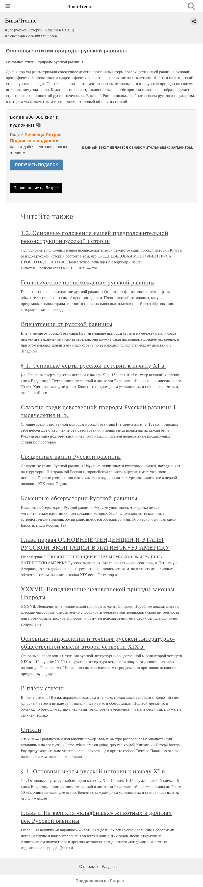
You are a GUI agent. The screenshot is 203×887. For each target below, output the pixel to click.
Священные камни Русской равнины (71, 456)
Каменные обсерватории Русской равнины (79, 498)
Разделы (110, 866)
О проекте (88, 866)
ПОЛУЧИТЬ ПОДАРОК (36, 165)
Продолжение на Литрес (36, 188)
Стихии (31, 729)
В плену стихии (42, 688)
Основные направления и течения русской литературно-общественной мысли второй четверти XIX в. (98, 642)
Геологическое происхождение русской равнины (88, 282)
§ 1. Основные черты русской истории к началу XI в (93, 771)
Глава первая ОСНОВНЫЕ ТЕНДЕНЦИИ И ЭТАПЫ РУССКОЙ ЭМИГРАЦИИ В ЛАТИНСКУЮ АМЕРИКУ (95, 543)
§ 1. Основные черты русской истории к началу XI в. (93, 365)
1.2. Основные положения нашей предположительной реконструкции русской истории (94, 237)
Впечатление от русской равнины (66, 324)
